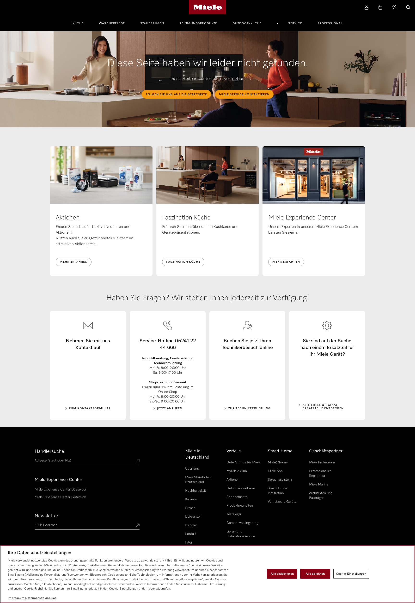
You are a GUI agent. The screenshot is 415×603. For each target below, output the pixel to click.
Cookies (50, 598)
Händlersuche (49, 451)
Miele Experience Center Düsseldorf (61, 489)
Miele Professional (322, 462)
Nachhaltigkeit (195, 490)
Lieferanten (193, 516)
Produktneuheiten (239, 505)
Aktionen (232, 479)
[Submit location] (138, 461)
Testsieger (233, 514)
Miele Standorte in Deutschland (199, 480)
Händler (191, 525)
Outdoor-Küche (247, 23)
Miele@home (277, 462)
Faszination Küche (183, 261)
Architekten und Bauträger (321, 495)
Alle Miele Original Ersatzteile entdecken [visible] (323, 407)
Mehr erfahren (73, 261)
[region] (207, 574)
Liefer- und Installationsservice (240, 534)
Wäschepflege (112, 23)
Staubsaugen (152, 23)
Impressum (16, 598)
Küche (78, 23)
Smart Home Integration (277, 491)
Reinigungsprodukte (198, 23)
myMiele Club (236, 471)
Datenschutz (34, 598)
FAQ (188, 542)
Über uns (192, 468)
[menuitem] (81, 22)
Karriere (190, 499)
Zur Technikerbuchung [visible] (249, 408)
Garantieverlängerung (242, 523)
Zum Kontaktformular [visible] (90, 408)
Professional (329, 23)
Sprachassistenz (280, 479)
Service (295, 23)
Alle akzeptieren (282, 573)
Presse (190, 508)
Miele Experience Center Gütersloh (60, 497)
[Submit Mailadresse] (138, 525)
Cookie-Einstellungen (351, 573)
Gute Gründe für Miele (243, 462)
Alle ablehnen (315, 573)
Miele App (275, 471)
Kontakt (190, 534)
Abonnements (236, 497)
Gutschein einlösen (240, 488)
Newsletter (46, 516)
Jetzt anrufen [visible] (169, 408)
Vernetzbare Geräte (282, 501)
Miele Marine (318, 484)
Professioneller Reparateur (320, 473)
